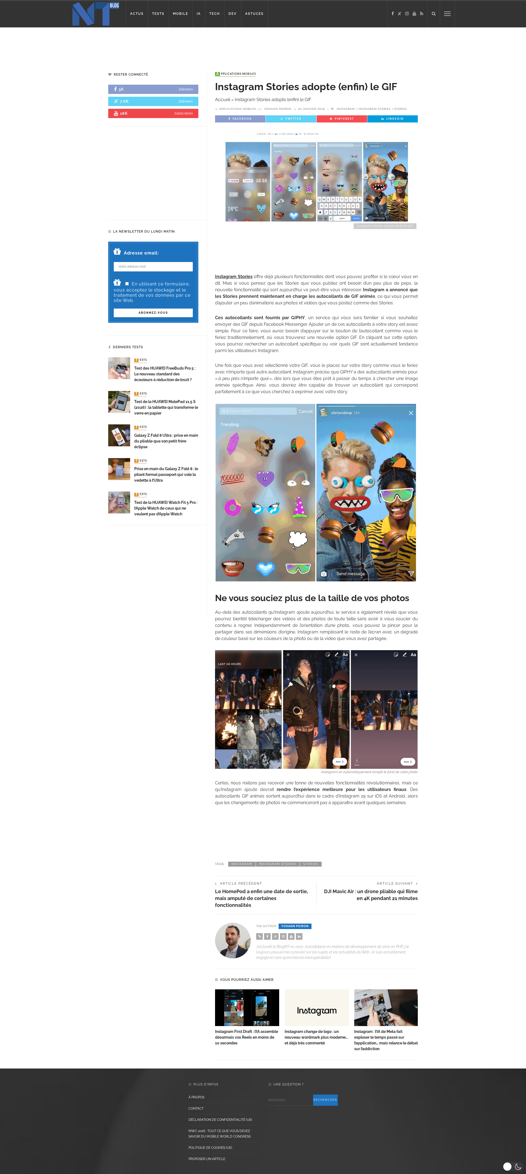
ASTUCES (254, 14)
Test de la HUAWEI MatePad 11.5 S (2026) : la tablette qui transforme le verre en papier (166, 407)
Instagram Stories (374, 109)
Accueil (222, 99)
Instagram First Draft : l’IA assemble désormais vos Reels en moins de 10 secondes (246, 1037)
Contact (196, 1108)
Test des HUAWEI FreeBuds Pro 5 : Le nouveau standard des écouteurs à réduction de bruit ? (164, 374)
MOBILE (180, 14)
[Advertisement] (105, 45)
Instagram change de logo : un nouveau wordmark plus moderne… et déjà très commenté (316, 1037)
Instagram (346, 109)
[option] (247, 1017)
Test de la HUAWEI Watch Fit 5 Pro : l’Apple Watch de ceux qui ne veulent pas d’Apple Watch (165, 508)
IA (199, 14)
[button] (513, 1166)
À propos (196, 1097)
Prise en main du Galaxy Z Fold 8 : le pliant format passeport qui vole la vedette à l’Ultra (166, 474)
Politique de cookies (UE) (210, 1148)
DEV (232, 14)
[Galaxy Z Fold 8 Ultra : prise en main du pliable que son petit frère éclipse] (119, 435)
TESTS (158, 14)
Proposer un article (206, 1159)
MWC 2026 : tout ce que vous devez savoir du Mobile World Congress (219, 1133)
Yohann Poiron (277, 109)
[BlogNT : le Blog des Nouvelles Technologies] (95, 13)
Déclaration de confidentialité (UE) (220, 1120)
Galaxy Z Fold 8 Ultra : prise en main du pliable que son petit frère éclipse (166, 441)
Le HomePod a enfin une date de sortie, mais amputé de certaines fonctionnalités (261, 898)
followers (186, 89)
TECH (214, 14)
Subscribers (183, 113)
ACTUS (137, 14)
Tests (141, 360)
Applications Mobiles (236, 74)
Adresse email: (141, 253)
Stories (400, 109)
